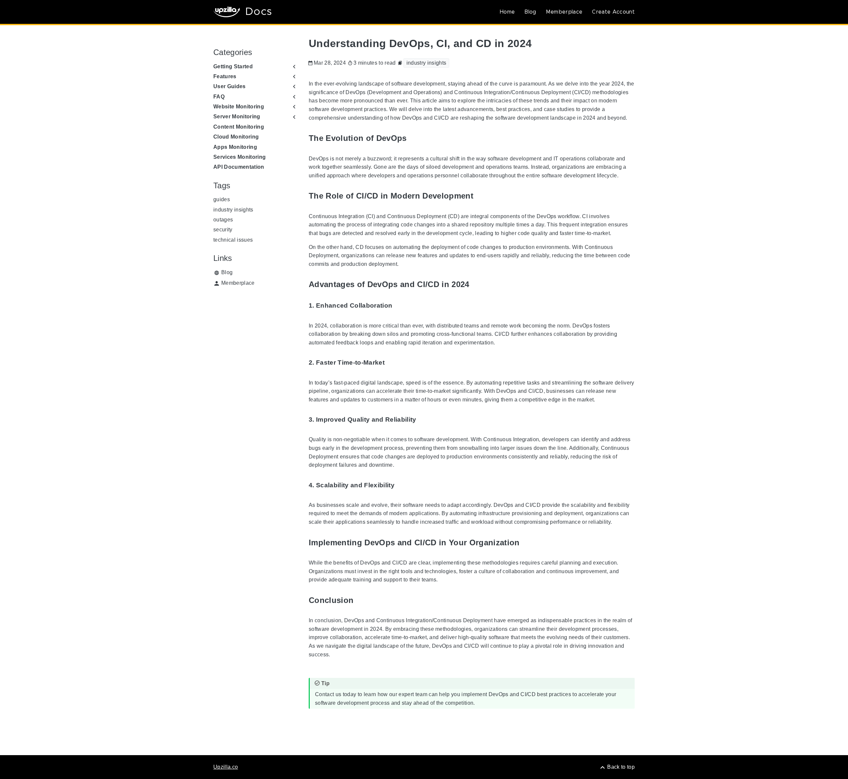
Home (507, 12)
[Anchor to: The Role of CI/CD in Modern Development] (481, 196)
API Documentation (238, 167)
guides (221, 199)
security (223, 229)
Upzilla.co (225, 767)
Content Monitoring (238, 127)
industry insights (233, 209)
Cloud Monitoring (236, 137)
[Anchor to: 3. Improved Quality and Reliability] (424, 420)
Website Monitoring (238, 106)
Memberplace (564, 12)
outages (223, 219)
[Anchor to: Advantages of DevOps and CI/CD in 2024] (477, 284)
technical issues (233, 240)
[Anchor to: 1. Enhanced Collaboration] (400, 306)
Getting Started (233, 66)
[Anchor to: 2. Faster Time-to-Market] (392, 363)
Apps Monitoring (235, 147)
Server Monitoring (236, 116)
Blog (530, 12)
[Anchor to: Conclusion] (361, 600)
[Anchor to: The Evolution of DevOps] (414, 138)
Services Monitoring (239, 157)
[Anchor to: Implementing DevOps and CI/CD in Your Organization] (527, 542)
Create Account (613, 12)
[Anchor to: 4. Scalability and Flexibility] (402, 485)
